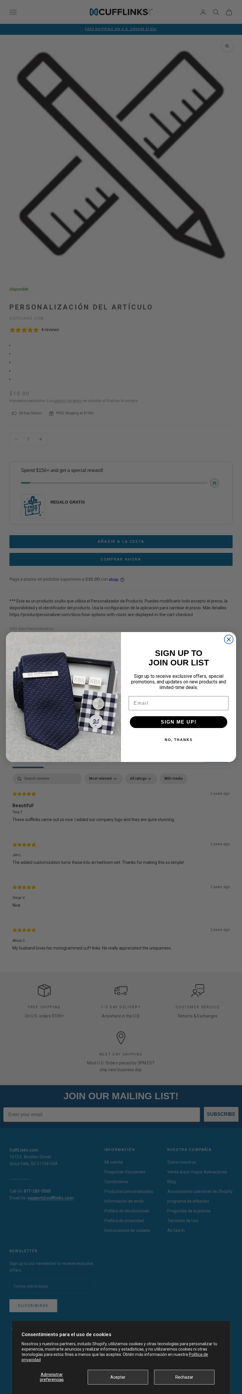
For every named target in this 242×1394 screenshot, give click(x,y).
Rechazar (184, 1377)
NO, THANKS (179, 740)
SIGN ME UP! (179, 721)
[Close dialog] (228, 639)
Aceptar (117, 1377)
